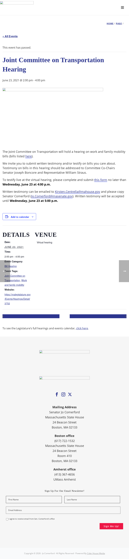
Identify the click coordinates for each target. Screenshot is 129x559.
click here (82, 328)
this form (100, 180)
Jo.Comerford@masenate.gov (52, 196)
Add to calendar (20, 217)
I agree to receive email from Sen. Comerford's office (32, 519)
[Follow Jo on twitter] (70, 394)
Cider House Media (96, 553)
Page (119, 23)
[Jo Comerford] (64, 7)
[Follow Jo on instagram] (63, 394)
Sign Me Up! (111, 526)
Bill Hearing (11, 266)
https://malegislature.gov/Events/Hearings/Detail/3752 (18, 299)
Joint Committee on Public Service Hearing (32, 316)
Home (110, 23)
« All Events (10, 36)
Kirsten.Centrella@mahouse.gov (77, 192)
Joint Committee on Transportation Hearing (97, 316)
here (28, 156)
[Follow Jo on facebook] (57, 394)
